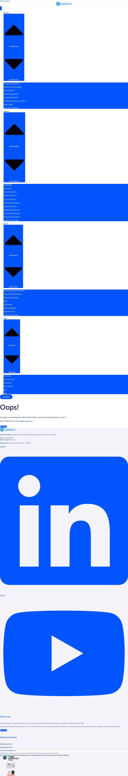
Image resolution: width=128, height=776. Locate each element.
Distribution (7, 376)
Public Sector (7, 304)
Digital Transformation (10, 94)
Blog (5, 390)
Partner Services (8, 379)
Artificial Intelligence (10, 192)
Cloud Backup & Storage (11, 213)
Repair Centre (8, 104)
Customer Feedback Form (8, 750)
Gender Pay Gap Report (63, 755)
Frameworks (7, 383)
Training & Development (11, 83)
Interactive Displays (10, 206)
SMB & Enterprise (9, 311)
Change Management (10, 97)
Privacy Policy (3, 755)
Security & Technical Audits (12, 87)
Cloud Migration (8, 90)
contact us (28, 421)
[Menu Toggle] (1, 8)
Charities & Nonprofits (10, 315)
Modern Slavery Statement (49, 755)
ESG (4, 393)
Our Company (8, 386)
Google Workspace (9, 195)
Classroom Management (11, 203)
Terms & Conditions (13, 755)
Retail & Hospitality (9, 308)
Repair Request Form (6, 747)
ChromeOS (7, 188)
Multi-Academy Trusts (10, 297)
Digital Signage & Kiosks (11, 217)
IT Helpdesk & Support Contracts (14, 101)
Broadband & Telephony (11, 210)
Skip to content (4, 1)
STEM (5, 301)
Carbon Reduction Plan (36, 755)
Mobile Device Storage (11, 220)
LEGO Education (9, 199)
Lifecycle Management (11, 108)
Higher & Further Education (12, 294)
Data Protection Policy (23, 755)
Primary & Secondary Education (14, 290)
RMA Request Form (6, 744)
